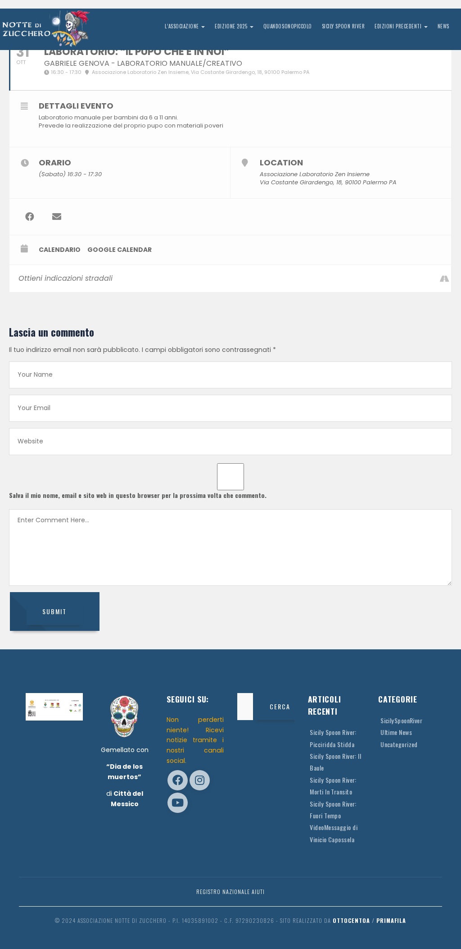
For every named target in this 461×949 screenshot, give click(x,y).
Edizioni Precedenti (399, 26)
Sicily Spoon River (343, 26)
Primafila (391, 920)
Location (281, 162)
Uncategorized (399, 744)
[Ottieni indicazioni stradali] (444, 278)
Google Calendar (119, 250)
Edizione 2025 (232, 26)
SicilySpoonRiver (401, 720)
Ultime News (396, 732)
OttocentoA (351, 920)
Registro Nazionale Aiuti (230, 891)
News (443, 26)
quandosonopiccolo (287, 26)
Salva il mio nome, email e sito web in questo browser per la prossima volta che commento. (138, 495)
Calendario (60, 250)
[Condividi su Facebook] (29, 216)
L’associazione (182, 26)
